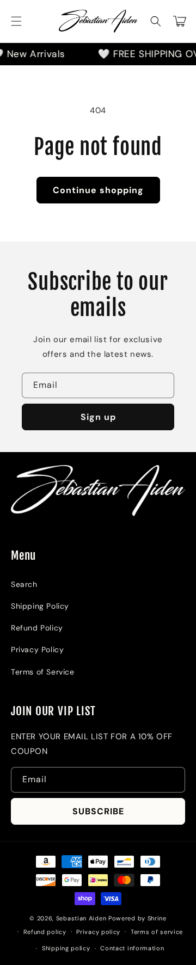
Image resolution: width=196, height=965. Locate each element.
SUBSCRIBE (98, 811)
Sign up (98, 417)
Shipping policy (66, 948)
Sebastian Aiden (82, 918)
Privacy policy (98, 932)
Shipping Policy (40, 606)
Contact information (132, 948)
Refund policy (44, 932)
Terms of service (157, 932)
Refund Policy (37, 628)
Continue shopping (98, 190)
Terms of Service (43, 672)
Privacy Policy (37, 649)
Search (24, 584)
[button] (16, 21)
